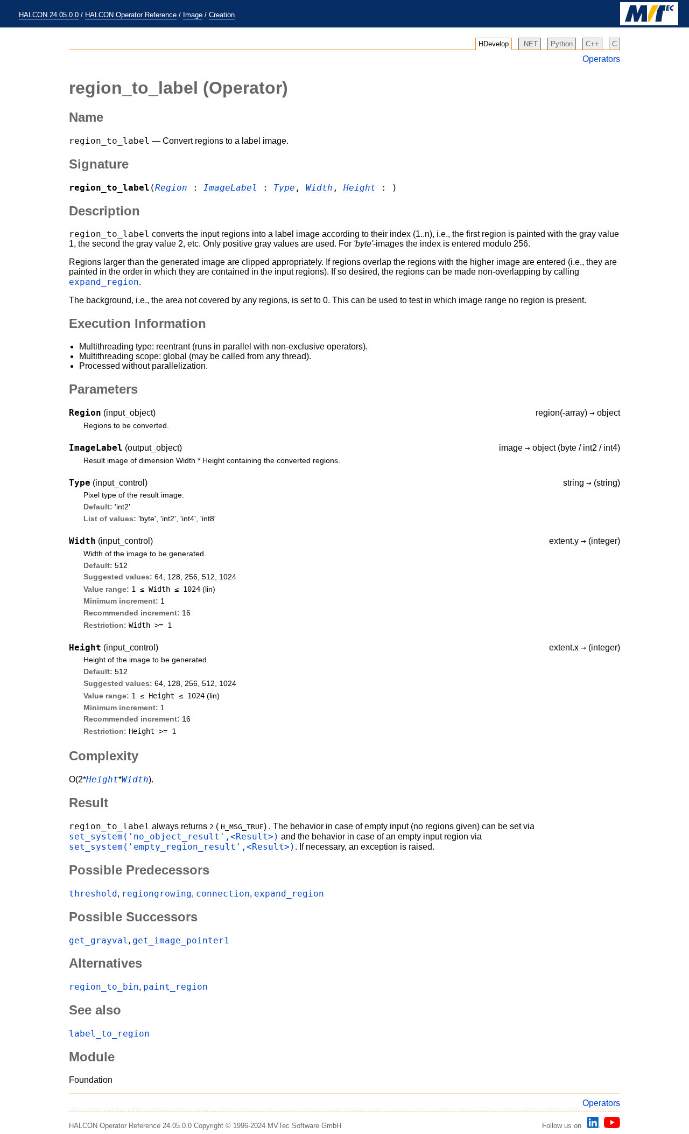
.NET (530, 44)
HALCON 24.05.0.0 (49, 15)
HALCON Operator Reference (131, 15)
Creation (222, 15)
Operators (601, 59)
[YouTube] (610, 1126)
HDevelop (494, 44)
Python (562, 44)
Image (192, 15)
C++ (592, 44)
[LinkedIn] (592, 1126)
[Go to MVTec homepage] (649, 23)
